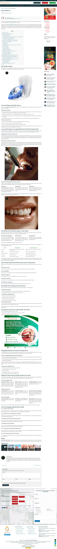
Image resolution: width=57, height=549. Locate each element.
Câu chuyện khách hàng (32, 5)
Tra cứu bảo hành (37, 2)
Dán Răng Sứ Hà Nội (31, 530)
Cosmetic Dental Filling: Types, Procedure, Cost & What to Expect (51, 75)
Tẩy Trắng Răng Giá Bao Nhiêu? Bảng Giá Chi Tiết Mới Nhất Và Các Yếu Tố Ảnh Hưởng (51, 91)
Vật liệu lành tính (5, 42)
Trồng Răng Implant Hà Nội (32, 533)
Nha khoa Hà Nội (7, 8)
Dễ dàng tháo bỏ (5, 43)
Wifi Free (55, 0)
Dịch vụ (13, 5)
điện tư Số (36, 498)
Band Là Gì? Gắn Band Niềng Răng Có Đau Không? (51, 81)
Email (16, 479)
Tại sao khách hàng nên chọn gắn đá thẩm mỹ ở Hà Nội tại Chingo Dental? (12, 36)
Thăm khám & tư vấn (6, 45)
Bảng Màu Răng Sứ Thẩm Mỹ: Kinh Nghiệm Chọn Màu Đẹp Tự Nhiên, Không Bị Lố (51, 95)
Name (3, 479)
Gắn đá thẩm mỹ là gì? (5, 32)
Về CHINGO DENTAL (8, 5)
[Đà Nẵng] (55, 542)
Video (26, 5)
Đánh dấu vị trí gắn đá (6, 47)
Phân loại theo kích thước (6, 35)
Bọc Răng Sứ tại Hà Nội (31, 528)
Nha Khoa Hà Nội (30, 526)
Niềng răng (4, 465)
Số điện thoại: (37, 503)
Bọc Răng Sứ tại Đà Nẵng (20, 528)
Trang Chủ (2, 5)
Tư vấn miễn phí (52, 2)
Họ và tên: (36, 494)
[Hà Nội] (55, 540)
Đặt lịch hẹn (45, 2)
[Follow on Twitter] (5, 507)
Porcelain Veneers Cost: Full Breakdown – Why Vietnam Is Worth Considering (51, 78)
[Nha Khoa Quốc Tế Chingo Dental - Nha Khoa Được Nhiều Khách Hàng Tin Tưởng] (5, 3)
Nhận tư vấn (37, 521)
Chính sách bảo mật (25, 545)
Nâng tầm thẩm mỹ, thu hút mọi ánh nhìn (9, 37)
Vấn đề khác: (37, 514)
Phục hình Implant (49, 510)
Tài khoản (51, 0)
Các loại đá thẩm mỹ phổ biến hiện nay (7, 33)
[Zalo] (55, 543)
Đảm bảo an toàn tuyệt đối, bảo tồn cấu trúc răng (10, 39)
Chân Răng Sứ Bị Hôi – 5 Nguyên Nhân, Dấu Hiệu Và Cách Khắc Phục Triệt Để (51, 106)
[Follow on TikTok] (4, 507)
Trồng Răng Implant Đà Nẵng (20, 533)
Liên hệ (38, 5)
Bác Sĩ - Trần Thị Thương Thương (10, 18)
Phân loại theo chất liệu (6, 34)
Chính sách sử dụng (32, 545)
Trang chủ (2, 8)
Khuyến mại (17, 5)
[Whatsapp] (55, 545)
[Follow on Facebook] (2, 507)
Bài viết (22, 5)
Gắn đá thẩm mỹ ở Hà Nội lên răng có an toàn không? (9, 40)
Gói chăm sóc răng (37, 465)
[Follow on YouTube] (7, 507)
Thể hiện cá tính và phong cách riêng (8, 38)
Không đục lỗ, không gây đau (7, 41)
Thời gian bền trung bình (6, 51)
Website (30, 479)
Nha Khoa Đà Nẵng (18, 526)
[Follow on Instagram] (3, 507)
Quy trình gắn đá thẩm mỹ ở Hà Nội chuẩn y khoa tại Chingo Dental (11, 44)
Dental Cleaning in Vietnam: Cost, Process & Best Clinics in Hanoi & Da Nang (51, 99)
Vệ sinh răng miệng (5, 46)
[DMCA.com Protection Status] (28, 547)
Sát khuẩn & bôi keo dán (6, 48)
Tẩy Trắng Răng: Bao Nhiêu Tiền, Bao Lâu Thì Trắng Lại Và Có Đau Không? (51, 87)
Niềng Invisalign (38, 510)
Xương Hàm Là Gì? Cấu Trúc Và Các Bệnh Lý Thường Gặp (51, 84)
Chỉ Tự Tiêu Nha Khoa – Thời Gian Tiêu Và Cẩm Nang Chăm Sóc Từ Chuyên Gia (51, 102)
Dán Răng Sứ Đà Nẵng (19, 530)
